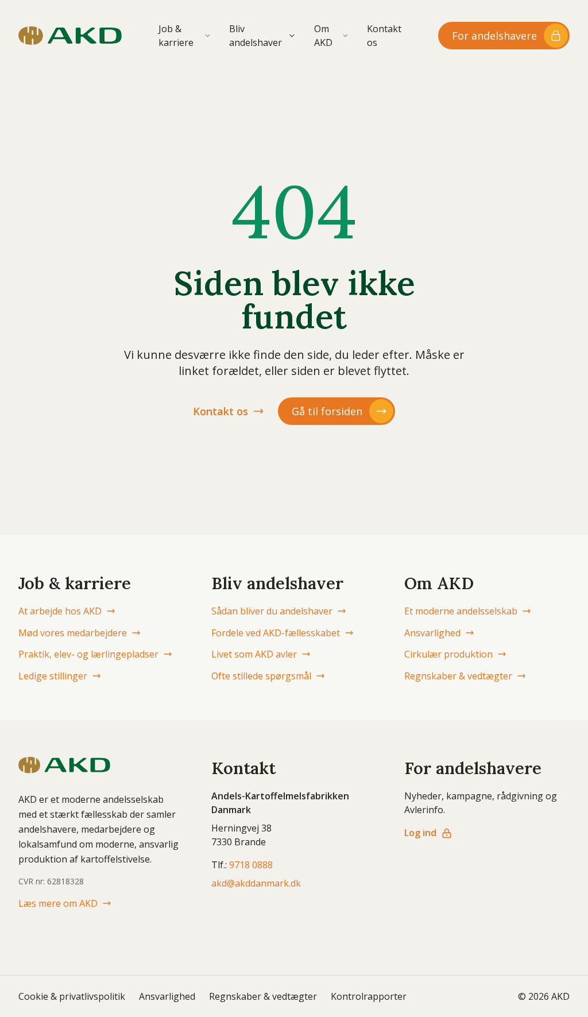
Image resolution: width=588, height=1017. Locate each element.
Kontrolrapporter (369, 996)
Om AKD (323, 35)
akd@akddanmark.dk (256, 883)
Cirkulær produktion (448, 654)
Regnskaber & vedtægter (458, 676)
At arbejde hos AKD (60, 611)
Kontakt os (384, 35)
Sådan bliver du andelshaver (271, 611)
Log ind (420, 832)
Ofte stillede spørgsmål (261, 676)
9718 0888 (251, 865)
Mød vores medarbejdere (72, 633)
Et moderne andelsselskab (460, 611)
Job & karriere (176, 35)
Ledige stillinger (52, 676)
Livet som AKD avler (254, 654)
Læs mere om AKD (58, 903)
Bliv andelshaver (255, 35)
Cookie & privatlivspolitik (71, 996)
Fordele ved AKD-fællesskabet (275, 633)
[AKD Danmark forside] (70, 35)
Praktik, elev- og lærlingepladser (88, 654)
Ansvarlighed (432, 633)
